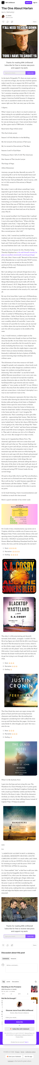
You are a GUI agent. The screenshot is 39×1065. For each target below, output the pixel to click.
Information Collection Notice (23, 1035)
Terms (22, 1052)
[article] (19, 990)
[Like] (3, 22)
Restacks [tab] (13, 958)
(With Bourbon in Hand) (8, 989)
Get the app (28, 1056)
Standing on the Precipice (11, 987)
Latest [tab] (8, 981)
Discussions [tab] (15, 981)
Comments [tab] (6, 958)
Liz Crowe (8, 15)
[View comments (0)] (7, 22)
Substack (10, 1061)
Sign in (35, 2)
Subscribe (28, 2)
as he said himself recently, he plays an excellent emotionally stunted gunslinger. (19, 253)
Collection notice (30, 1052)
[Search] (36, 982)
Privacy (17, 1052)
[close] (33, 1002)
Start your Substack (15, 1056)
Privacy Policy (19, 1037)
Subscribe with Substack (20, 1029)
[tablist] (9, 958)
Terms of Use (28, 1033)
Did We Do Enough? (8, 998)
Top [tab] (4, 981)
